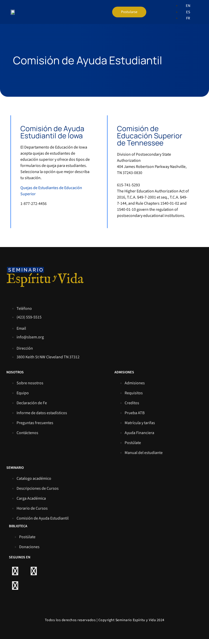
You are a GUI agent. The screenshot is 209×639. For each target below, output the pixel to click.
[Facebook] (15, 571)
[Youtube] (15, 586)
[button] (158, 12)
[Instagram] (34, 571)
